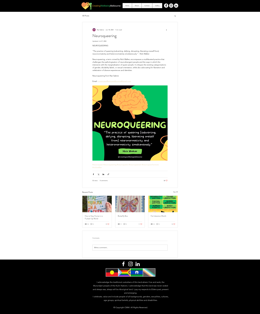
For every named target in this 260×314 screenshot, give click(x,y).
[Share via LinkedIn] (103, 174)
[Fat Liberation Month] (163, 204)
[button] (175, 16)
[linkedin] (138, 264)
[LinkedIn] (176, 5)
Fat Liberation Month (158, 216)
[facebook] (123, 264)
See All (175, 192)
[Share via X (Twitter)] (98, 174)
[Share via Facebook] (93, 174)
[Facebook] (166, 5)
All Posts (85, 16)
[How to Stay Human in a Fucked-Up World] (97, 204)
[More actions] (166, 30)
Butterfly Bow (123, 216)
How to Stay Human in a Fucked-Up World (94, 217)
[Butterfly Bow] (130, 204)
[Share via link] (108, 174)
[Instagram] (171, 5)
